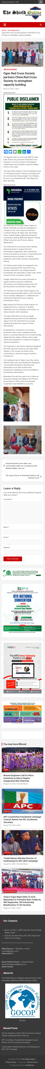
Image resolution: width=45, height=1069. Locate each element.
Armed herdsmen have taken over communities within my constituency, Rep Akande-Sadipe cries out (21, 465)
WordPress (30, 1065)
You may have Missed (14, 744)
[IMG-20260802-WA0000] (22, 187)
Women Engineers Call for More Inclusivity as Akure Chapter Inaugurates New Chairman (18, 778)
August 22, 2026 (9, 784)
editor (17, 89)
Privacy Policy (11, 1062)
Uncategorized (10, 69)
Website (6, 547)
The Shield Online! (28, 1059)
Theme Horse (32, 1062)
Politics (7, 811)
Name (6, 527)
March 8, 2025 (8, 89)
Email (6, 537)
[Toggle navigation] (5, 24)
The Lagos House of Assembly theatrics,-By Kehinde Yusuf (22, 476)
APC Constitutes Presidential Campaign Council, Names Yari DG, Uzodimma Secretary (22, 819)
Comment (7, 499)
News (6, 770)
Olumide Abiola (22, 784)
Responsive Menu (40, 2)
